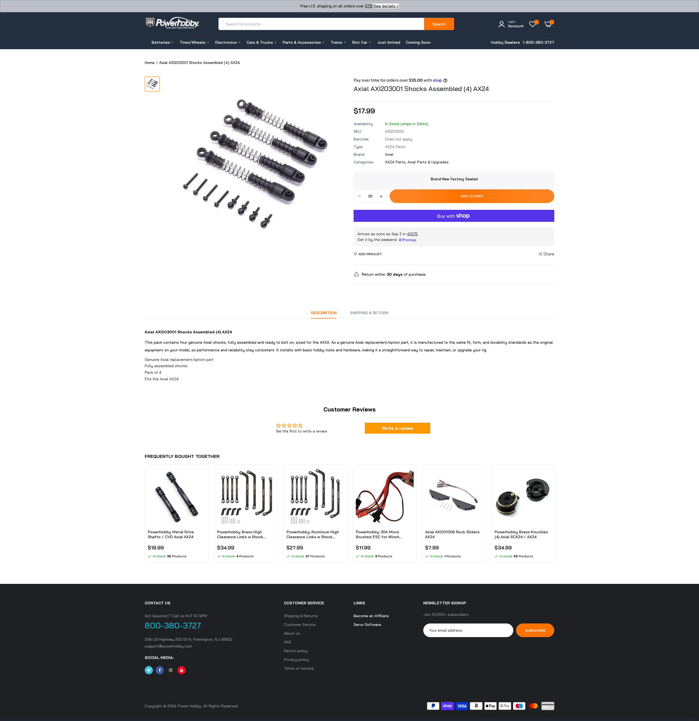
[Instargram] (171, 670)
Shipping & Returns (301, 615)
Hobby (505, 42)
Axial (389, 154)
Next (554, 516)
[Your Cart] (549, 24)
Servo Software (367, 624)
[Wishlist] (534, 24)
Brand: (359, 154)
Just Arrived (388, 42)
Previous (145, 516)
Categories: (364, 162)
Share (548, 254)
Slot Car (360, 42)
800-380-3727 (173, 625)
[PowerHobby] (172, 24)
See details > (386, 6)
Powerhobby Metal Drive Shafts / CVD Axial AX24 (171, 534)
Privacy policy (296, 659)
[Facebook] (160, 670)
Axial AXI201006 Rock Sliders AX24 (452, 534)
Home (150, 62)
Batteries (161, 42)
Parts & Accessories (302, 42)
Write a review (397, 428)
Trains (337, 42)
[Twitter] (149, 670)
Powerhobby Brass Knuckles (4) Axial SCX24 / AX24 (521, 534)
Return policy (296, 650)
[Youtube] (181, 670)
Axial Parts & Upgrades (428, 162)
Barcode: (361, 139)
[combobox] (321, 24)
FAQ (287, 642)
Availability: (364, 123)
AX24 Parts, (396, 162)
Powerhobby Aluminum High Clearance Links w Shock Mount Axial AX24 (312, 534)
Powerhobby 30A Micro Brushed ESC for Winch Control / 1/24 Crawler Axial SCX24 (382, 534)
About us (292, 633)
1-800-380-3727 (538, 42)
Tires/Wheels (193, 42)
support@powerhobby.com (168, 646)
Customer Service (300, 624)
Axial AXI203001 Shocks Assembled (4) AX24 (421, 88)
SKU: (358, 131)
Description (323, 312)
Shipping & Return (369, 312)
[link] (201, 476)
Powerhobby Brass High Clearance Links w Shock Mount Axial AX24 (240, 534)
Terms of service (299, 668)
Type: (358, 146)
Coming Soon (418, 42)
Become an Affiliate (371, 615)
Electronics (226, 42)
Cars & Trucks (260, 42)
